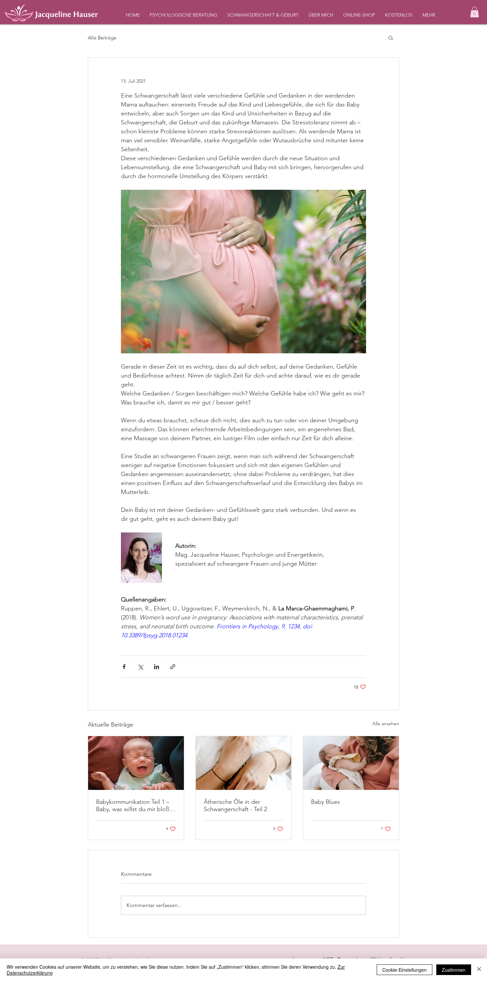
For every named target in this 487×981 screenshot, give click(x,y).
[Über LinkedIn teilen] (156, 667)
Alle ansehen (385, 724)
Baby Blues (325, 802)
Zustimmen (453, 969)
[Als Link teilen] (173, 667)
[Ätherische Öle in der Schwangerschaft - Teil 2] (244, 763)
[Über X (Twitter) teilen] (140, 667)
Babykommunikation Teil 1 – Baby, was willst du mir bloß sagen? (132, 805)
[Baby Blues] (351, 763)
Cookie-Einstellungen (404, 969)
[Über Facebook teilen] (124, 667)
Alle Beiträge (102, 38)
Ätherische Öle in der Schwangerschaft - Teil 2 (235, 805)
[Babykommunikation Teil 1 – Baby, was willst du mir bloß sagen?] (136, 763)
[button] (474, 12)
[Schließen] (479, 970)
